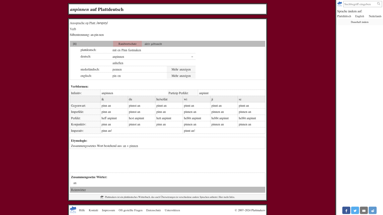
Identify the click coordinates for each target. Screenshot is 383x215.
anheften (118, 63)
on (119, 75)
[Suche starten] (379, 4)
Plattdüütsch (344, 16)
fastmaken (134, 50)
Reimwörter (78, 190)
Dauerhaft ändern (359, 22)
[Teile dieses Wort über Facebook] (346, 210)
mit (114, 50)
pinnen (133, 146)
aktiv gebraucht (153, 44)
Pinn (124, 50)
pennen (117, 69)
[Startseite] (340, 4)
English (359, 16)
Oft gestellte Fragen (130, 210)
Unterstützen (172, 210)
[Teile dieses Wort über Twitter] (355, 210)
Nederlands (375, 16)
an (124, 146)
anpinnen (118, 56)
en (118, 50)
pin (114, 75)
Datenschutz (153, 210)
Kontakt (93, 210)
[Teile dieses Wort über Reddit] (373, 210)
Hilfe (82, 210)
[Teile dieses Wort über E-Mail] (364, 210)
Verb (73, 29)
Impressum (108, 210)
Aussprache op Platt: (83, 23)
